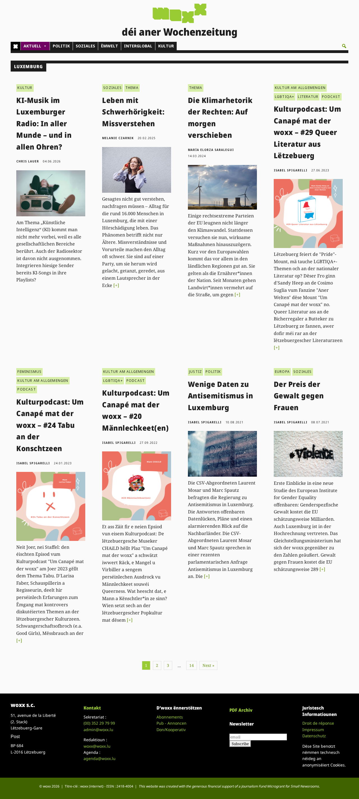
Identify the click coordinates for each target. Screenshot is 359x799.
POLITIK (61, 46)
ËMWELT (109, 46)
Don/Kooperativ (171, 729)
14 (191, 665)
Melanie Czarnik (118, 138)
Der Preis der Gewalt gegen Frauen (299, 395)
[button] (344, 46)
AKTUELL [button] (32, 46)
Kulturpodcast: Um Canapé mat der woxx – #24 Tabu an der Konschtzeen (50, 425)
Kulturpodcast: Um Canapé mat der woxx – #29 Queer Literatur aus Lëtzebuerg (307, 132)
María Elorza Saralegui (211, 150)
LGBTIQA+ (284, 96)
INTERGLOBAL (138, 46)
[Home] (15, 46)
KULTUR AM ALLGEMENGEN (300, 87)
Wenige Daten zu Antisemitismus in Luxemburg (220, 395)
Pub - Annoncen (172, 723)
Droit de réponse (318, 723)
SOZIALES (85, 46)
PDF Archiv (240, 710)
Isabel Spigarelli (290, 170)
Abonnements (170, 717)
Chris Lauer (27, 161)
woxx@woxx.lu (97, 746)
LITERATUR (308, 96)
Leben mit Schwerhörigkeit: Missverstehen (133, 111)
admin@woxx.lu (98, 729)
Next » (208, 665)
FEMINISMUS (29, 371)
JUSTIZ (195, 371)
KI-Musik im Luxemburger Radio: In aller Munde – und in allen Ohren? (44, 123)
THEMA (132, 87)
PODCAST (331, 96)
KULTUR (166, 46)
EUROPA (282, 371)
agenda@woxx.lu (100, 758)
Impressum (313, 729)
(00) (99, 723)
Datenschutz (314, 735)
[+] (116, 285)
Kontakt (92, 708)
